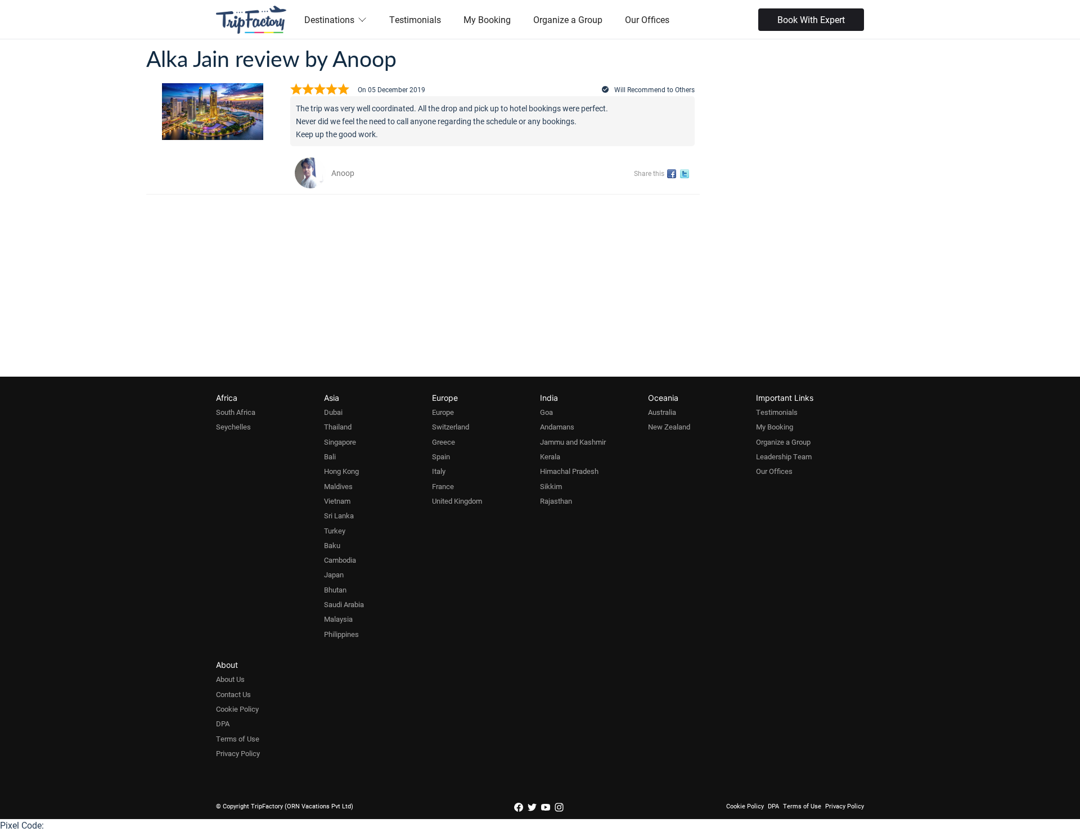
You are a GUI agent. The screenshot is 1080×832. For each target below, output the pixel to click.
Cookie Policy (237, 709)
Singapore (340, 442)
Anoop (342, 173)
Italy (439, 471)
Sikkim (551, 486)
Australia (662, 412)
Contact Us (233, 694)
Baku (332, 545)
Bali (330, 456)
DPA (223, 723)
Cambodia (340, 560)
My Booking (487, 19)
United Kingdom (457, 501)
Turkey (334, 531)
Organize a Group (567, 19)
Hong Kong (341, 471)
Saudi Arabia (344, 604)
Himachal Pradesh (569, 471)
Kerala (550, 456)
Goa (546, 412)
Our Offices (647, 19)
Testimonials (415, 19)
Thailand (338, 427)
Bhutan (335, 590)
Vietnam (337, 501)
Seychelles (233, 427)
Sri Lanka (339, 515)
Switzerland (450, 427)
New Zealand (669, 427)
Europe (443, 412)
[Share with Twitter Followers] (686, 174)
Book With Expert (811, 19)
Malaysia (338, 619)
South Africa (235, 412)
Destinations (329, 19)
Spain (441, 456)
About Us (230, 679)
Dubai (333, 412)
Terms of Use (237, 739)
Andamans (557, 427)
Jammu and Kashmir (573, 442)
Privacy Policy (238, 753)
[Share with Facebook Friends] (673, 174)
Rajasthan (556, 501)
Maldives (338, 486)
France (443, 486)
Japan (334, 574)
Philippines (341, 634)
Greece (443, 442)
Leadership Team (784, 456)
